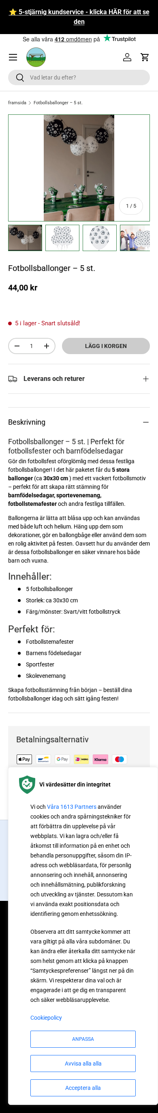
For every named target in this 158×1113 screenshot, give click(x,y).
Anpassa (83, 1039)
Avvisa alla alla (83, 1063)
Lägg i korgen (106, 346)
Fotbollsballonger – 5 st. (58, 103)
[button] (145, 57)
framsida (17, 103)
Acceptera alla (83, 1088)
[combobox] (79, 77)
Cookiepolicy (46, 1017)
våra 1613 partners (71, 807)
